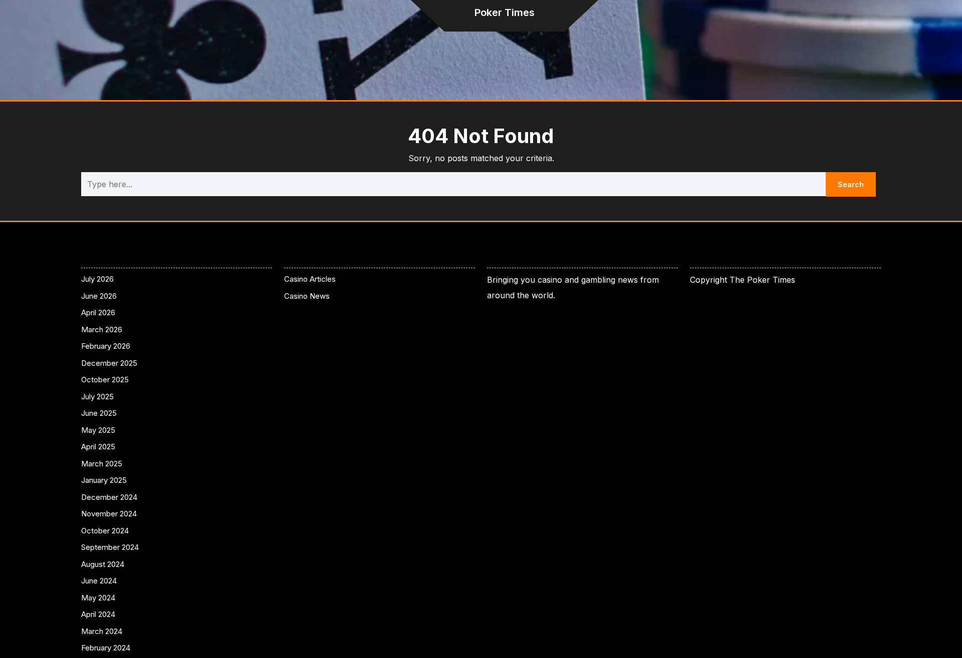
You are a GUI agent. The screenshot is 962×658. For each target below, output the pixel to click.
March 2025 (101, 463)
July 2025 (97, 396)
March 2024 (101, 631)
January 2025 (104, 480)
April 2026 (98, 312)
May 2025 (98, 430)
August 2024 (102, 564)
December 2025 (109, 363)
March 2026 (101, 329)
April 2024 (98, 614)
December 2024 (109, 497)
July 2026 (97, 279)
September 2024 (110, 547)
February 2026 (105, 346)
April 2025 (98, 446)
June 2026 (99, 296)
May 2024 (98, 597)
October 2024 (105, 530)
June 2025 (99, 413)
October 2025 (105, 379)
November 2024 (109, 513)
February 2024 (105, 647)
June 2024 (99, 580)
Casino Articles (310, 279)
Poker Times (504, 13)
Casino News (307, 296)
